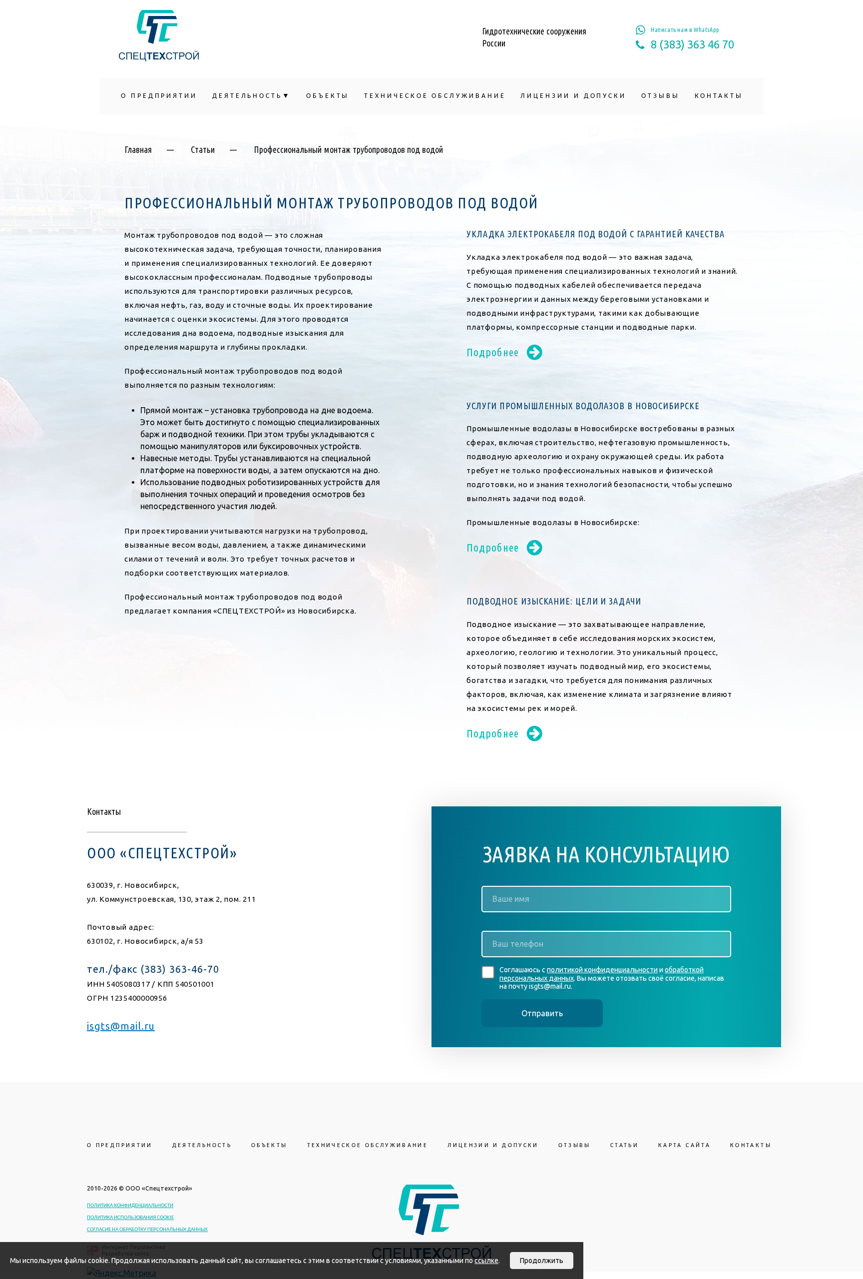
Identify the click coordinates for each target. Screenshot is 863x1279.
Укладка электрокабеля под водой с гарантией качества (595, 234)
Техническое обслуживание (434, 96)
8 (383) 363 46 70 (692, 44)
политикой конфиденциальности (602, 970)
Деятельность (247, 96)
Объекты (327, 96)
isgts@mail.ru (121, 1026)
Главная (138, 149)
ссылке (486, 1261)
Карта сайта (684, 1146)
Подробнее (492, 352)
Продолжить (541, 1261)
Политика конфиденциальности (130, 1206)
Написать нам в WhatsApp (685, 29)
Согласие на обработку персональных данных (147, 1230)
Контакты (719, 96)
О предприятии (159, 96)
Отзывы (660, 96)
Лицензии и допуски (573, 96)
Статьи (203, 149)
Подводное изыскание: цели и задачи (553, 601)
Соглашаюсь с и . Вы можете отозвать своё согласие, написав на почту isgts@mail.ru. (611, 978)
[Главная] (159, 35)
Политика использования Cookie (130, 1218)
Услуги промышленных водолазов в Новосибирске (583, 406)
